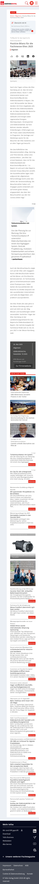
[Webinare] (34, 850)
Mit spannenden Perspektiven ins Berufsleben (22, 493)
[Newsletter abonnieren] (34, 838)
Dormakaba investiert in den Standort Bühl (20, 516)
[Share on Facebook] (33, 56)
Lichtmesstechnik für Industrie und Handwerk (21, 650)
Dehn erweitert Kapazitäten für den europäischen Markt (21, 765)
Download (6, 834)
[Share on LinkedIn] (28, 56)
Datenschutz (18, 865)
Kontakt (30, 874)
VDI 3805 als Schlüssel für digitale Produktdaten (22, 742)
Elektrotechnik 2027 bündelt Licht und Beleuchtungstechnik (22, 721)
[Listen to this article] (12, 56)
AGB (26, 865)
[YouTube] (34, 844)
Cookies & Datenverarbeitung (14, 874)
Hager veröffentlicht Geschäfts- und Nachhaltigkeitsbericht (21, 686)
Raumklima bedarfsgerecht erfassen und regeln (20, 781)
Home (12, 16)
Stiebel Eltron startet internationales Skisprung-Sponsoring (19, 628)
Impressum (7, 865)
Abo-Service (7, 844)
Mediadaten (7, 841)
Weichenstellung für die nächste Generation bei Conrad (22, 419)
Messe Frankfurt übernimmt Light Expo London (22, 608)
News (13, 12)
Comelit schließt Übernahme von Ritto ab (23, 445)
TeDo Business (8, 837)
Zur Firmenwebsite (23, 366)
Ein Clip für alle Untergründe (20, 472)
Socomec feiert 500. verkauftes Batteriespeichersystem (21, 592)
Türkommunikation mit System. (21, 455)
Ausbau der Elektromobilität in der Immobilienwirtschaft (22, 804)
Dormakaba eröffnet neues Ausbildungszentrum (20, 672)
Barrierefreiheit (8, 869)
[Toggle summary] (32, 31)
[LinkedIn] (34, 831)
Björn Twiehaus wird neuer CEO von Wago (21, 702)
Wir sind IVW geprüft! (11, 830)
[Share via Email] (22, 56)
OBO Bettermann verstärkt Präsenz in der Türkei (20, 396)
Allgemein (18, 16)
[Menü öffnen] (36, 3)
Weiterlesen (32, 465)
